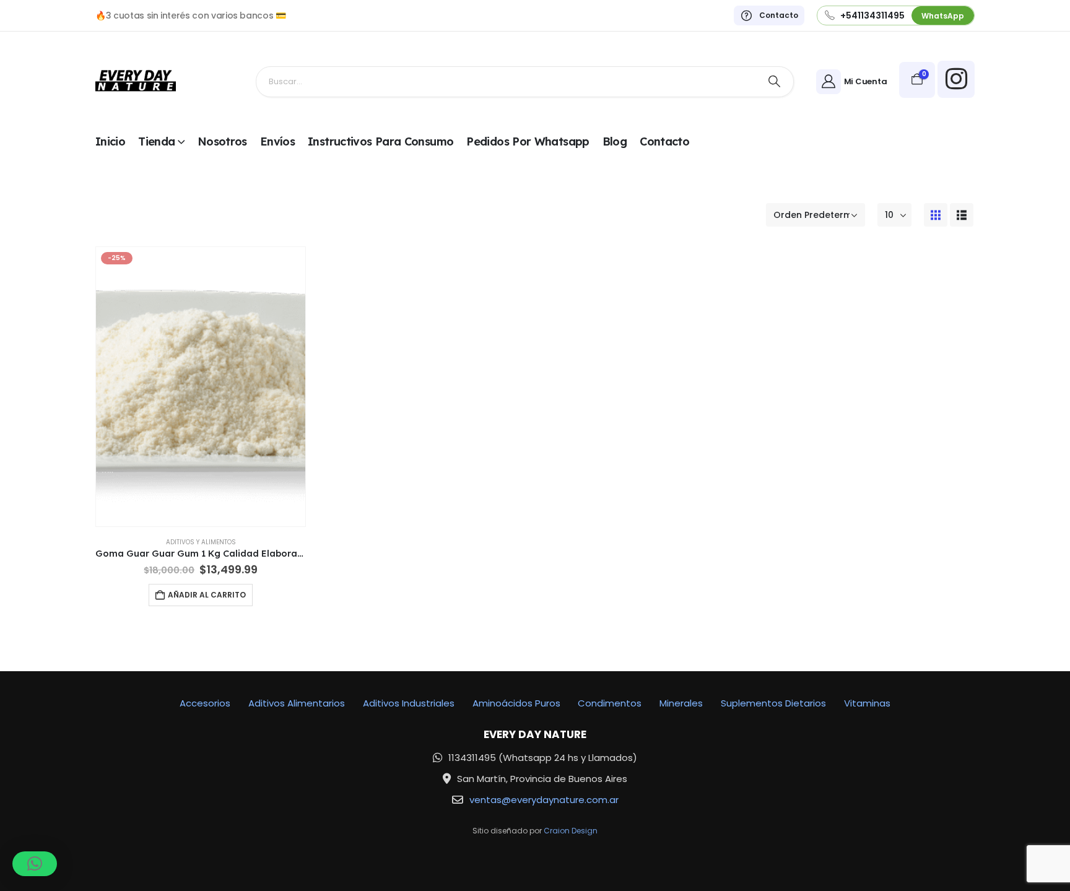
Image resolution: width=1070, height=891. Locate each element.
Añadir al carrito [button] (207, 594)
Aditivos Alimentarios (296, 703)
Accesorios (205, 703)
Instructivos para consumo (380, 141)
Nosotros (222, 141)
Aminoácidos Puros (516, 703)
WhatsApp (942, 16)
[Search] (774, 82)
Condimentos (610, 703)
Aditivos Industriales (409, 703)
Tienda (156, 141)
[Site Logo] (135, 81)
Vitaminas (867, 703)
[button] (935, 215)
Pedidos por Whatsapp (527, 141)
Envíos (277, 141)
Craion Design (571, 830)
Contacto (664, 141)
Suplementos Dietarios (773, 703)
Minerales (681, 703)
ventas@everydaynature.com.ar (544, 799)
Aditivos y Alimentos (201, 542)
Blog (614, 141)
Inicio (110, 141)
